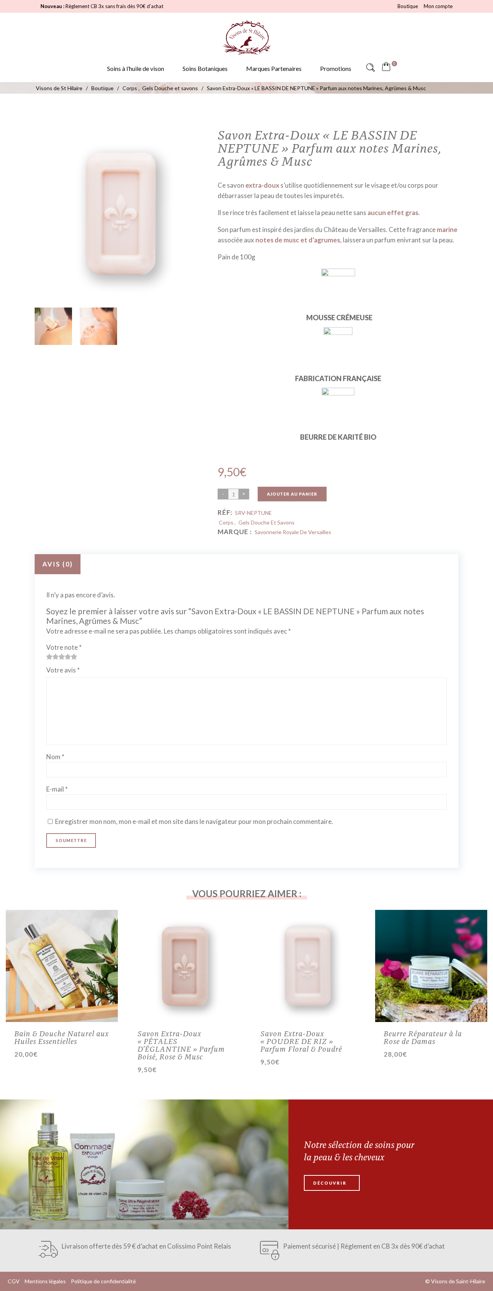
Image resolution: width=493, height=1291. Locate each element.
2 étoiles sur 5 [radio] (52, 657)
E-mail (57, 789)
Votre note (64, 647)
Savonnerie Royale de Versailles (293, 532)
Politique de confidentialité (103, 1281)
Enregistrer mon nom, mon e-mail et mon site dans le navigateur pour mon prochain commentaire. (194, 821)
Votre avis (63, 670)
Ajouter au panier (292, 493)
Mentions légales (45, 1281)
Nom (55, 757)
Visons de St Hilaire (59, 88)
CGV (14, 1281)
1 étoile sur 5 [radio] (49, 657)
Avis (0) (57, 564)
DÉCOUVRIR (330, 1182)
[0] (388, 67)
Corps (129, 88)
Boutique (407, 6)
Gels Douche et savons (170, 88)
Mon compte (438, 6)
